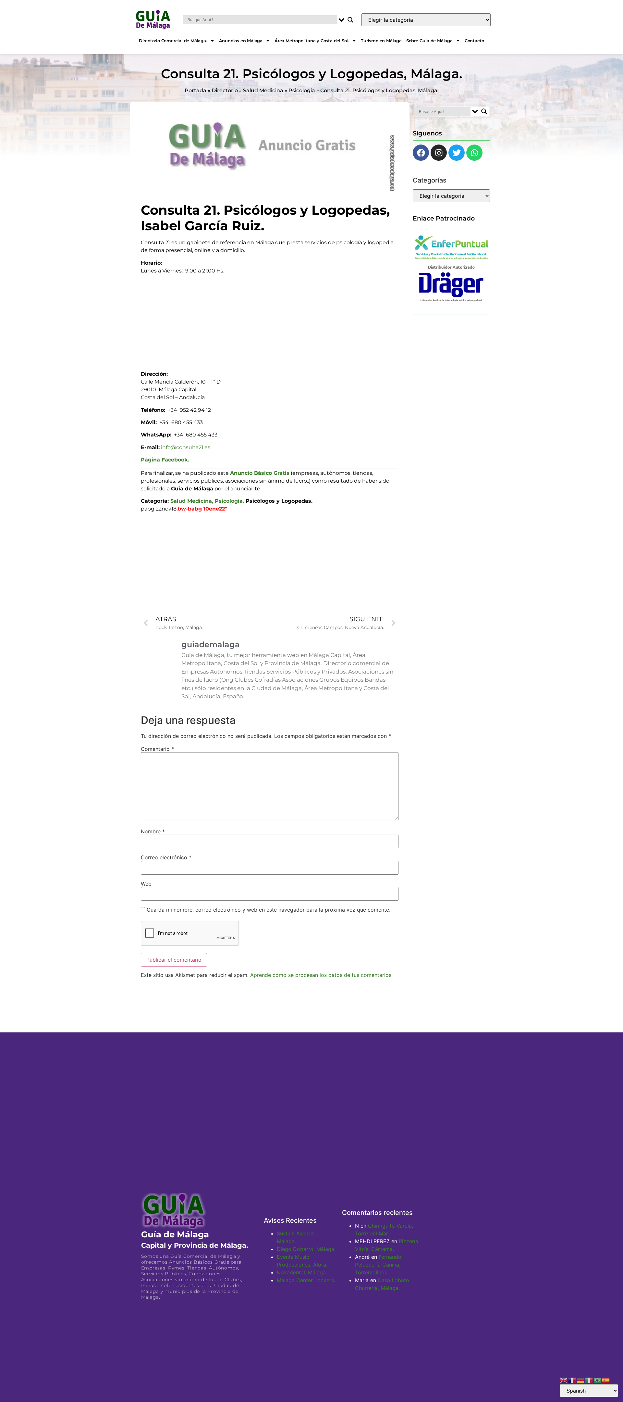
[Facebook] (421, 153)
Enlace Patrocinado (444, 218)
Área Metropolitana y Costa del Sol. (312, 40)
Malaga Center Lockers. (306, 1280)
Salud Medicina (263, 90)
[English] (564, 1379)
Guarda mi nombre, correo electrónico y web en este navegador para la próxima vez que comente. (268, 909)
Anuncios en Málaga (241, 40)
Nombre (153, 831)
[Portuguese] (597, 1379)
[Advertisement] (269, 320)
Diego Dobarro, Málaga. (306, 1249)
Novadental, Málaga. (302, 1272)
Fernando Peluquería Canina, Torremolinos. (378, 1265)
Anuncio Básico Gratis (259, 473)
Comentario (157, 749)
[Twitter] (456, 153)
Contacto (474, 40)
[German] (581, 1379)
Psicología (301, 90)
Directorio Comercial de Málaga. (173, 40)
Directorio (225, 90)
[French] (572, 1379)
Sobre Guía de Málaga (429, 40)
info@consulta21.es (185, 447)
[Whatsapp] (474, 153)
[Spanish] (606, 1379)
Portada (195, 90)
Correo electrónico (166, 857)
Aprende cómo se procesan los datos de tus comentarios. (321, 975)
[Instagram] (439, 153)
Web (146, 883)
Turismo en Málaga (381, 40)
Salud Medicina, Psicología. (207, 501)
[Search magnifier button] (350, 19)
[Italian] (589, 1379)
